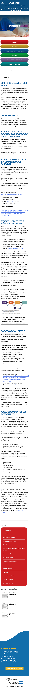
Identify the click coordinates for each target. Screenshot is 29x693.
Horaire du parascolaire (9, 565)
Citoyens (14, 55)
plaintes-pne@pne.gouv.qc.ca (15, 248)
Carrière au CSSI (14, 64)
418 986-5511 (11, 201)
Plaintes (26, 8)
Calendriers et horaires (9, 545)
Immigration (6, 534)
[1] (1, 489)
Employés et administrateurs (14, 51)
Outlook (5, 8)
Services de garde (8, 557)
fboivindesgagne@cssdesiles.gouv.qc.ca (11, 194)
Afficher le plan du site (14, 668)
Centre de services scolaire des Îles (14, 6)
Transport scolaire (7, 568)
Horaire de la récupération (10, 561)
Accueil (3, 70)
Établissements (7, 530)
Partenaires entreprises (14, 60)
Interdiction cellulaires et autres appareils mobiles (14, 549)
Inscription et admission (9, 541)
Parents (14, 42)
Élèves (14, 46)
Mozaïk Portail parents (9, 537)
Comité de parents (8, 579)
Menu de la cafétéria (8, 554)
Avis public (12, 594)
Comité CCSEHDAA (8, 583)
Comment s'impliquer (8, 576)
